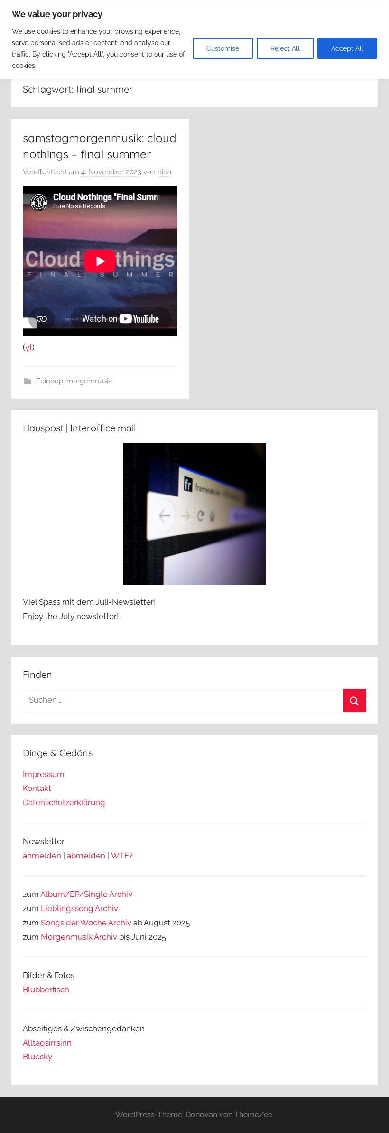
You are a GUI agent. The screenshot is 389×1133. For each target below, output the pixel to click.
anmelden (42, 855)
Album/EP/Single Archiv (86, 894)
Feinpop (49, 381)
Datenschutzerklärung (64, 802)
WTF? (122, 855)
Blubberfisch (46, 989)
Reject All (285, 48)
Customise (222, 48)
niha (164, 172)
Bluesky (37, 1056)
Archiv (106, 908)
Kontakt (37, 788)
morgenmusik (89, 381)
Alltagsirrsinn (47, 1042)
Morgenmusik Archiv (79, 937)
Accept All (347, 48)
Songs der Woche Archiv (86, 922)
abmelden (86, 855)
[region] (194, 39)
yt (28, 347)
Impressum (44, 774)
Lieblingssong (67, 908)
